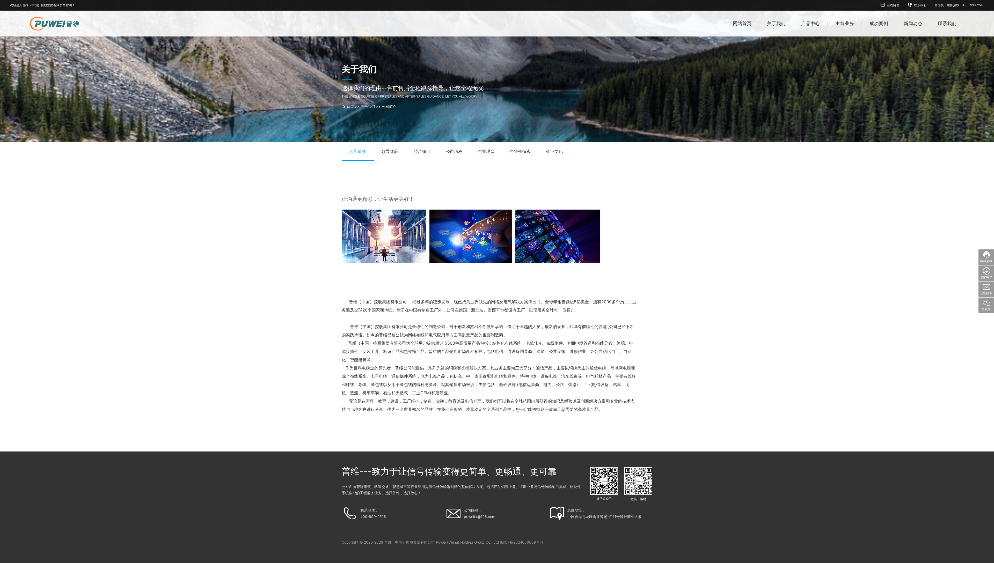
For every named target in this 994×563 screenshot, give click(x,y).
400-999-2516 (373, 516)
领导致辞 (390, 151)
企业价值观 (520, 151)
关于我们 (368, 106)
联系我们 (919, 5)
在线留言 (892, 5)
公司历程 (454, 151)
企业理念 (486, 151)
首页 (350, 106)
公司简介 (389, 106)
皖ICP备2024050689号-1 (521, 542)
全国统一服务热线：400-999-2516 (959, 5)
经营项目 (422, 151)
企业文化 (554, 151)
